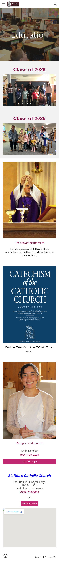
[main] (29, 34)
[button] (3, 4)
